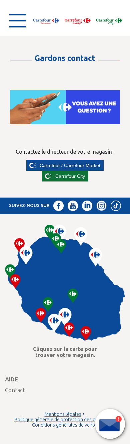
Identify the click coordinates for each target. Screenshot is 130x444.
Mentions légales (63, 414)
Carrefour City (70, 176)
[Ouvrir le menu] (17, 21)
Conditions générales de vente (64, 425)
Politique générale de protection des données (62, 419)
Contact (15, 390)
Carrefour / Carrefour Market (70, 165)
